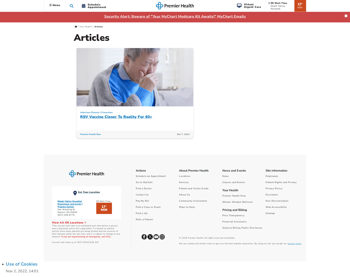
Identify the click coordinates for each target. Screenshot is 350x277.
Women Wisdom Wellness (237, 202)
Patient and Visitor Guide (194, 188)
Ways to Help (187, 207)
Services (184, 182)
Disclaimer (272, 194)
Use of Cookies (22, 264)
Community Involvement (193, 200)
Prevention (107, 112)
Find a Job (142, 213)
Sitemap (270, 213)
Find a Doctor (144, 188)
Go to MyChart (144, 182)
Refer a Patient (144, 219)
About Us (184, 194)
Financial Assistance (234, 221)
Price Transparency (233, 215)
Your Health (86, 26)
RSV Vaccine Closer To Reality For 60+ (116, 116)
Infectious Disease (89, 112)
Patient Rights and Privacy (281, 182)
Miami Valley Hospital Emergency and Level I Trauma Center (70, 204)
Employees (272, 176)
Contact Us (142, 194)
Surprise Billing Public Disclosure (242, 227)
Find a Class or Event (148, 207)
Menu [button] (56, 5)
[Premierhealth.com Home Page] (76, 26)
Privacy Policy (274, 188)
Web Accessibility (276, 207)
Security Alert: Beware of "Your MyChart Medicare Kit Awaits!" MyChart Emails (175, 16)
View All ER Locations (68, 222)
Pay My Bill (142, 200)
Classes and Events (233, 182)
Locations (184, 176)
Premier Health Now (90, 134)
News (225, 176)
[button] (72, 5)
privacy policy (294, 243)
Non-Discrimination (277, 200)
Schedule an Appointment (151, 176)
